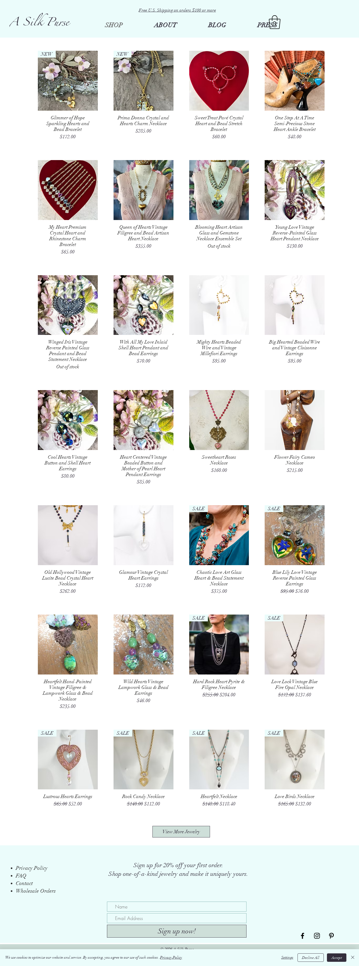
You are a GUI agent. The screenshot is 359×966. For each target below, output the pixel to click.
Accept (336, 957)
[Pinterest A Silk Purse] (331, 936)
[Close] (353, 957)
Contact (24, 883)
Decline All (310, 957)
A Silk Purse (39, 24)
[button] (274, 22)
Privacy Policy (171, 957)
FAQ (21, 875)
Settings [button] (287, 957)
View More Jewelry (181, 832)
